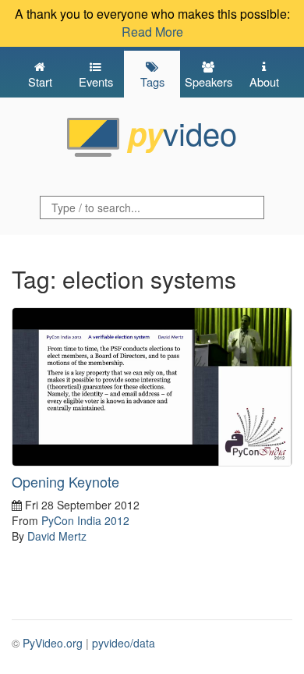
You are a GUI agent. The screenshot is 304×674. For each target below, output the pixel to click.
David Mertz (57, 536)
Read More (152, 32)
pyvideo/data (123, 643)
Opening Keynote (65, 481)
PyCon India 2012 (85, 520)
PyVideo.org (53, 643)
